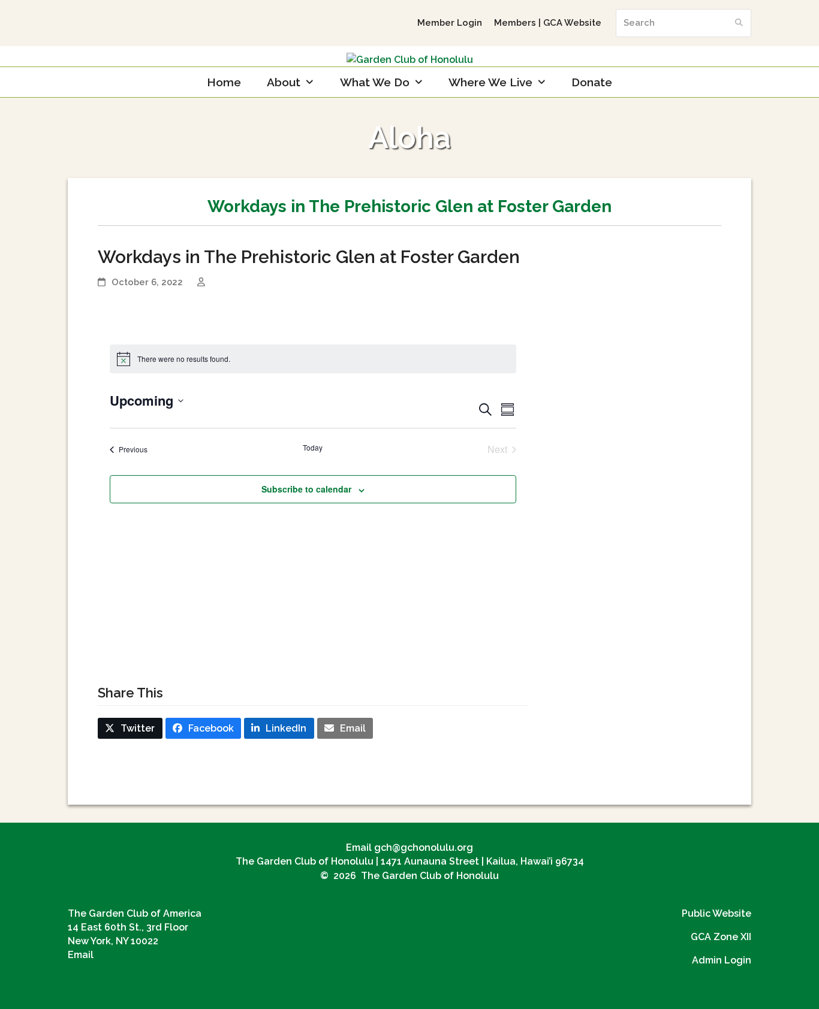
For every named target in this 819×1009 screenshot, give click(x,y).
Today (313, 447)
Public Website (716, 913)
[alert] (313, 359)
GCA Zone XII (721, 936)
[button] (130, 728)
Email (81, 954)
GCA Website (572, 22)
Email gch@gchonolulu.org (409, 847)
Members (515, 22)
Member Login (449, 22)
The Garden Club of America (134, 913)
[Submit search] (739, 23)
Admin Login (721, 960)
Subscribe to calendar (306, 489)
